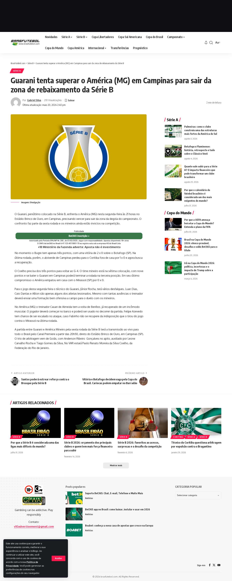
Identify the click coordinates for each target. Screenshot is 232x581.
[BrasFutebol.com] (25, 42)
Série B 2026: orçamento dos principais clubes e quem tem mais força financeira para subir (88, 446)
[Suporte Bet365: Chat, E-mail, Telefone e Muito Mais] (74, 497)
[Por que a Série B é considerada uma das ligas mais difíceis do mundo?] (36, 423)
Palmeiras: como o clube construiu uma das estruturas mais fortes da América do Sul (200, 130)
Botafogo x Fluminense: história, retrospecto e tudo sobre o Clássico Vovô (199, 150)
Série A (191, 437)
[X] (214, 565)
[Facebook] (209, 565)
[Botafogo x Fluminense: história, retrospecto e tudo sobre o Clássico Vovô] (173, 151)
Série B (17, 70)
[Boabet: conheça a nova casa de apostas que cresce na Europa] (74, 530)
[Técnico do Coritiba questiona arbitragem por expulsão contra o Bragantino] (196, 423)
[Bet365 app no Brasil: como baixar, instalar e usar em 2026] (74, 514)
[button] (58, 558)
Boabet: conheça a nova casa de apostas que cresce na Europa (119, 525)
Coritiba (178, 437)
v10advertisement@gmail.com (34, 526)
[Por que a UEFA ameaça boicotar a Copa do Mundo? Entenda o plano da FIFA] (173, 224)
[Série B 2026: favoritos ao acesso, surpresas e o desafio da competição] (143, 423)
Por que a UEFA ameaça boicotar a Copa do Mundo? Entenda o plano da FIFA (199, 223)
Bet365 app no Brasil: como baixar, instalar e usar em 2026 (117, 509)
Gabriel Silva (34, 100)
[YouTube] (219, 565)
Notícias (89, 498)
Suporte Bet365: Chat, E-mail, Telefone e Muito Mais (114, 493)
